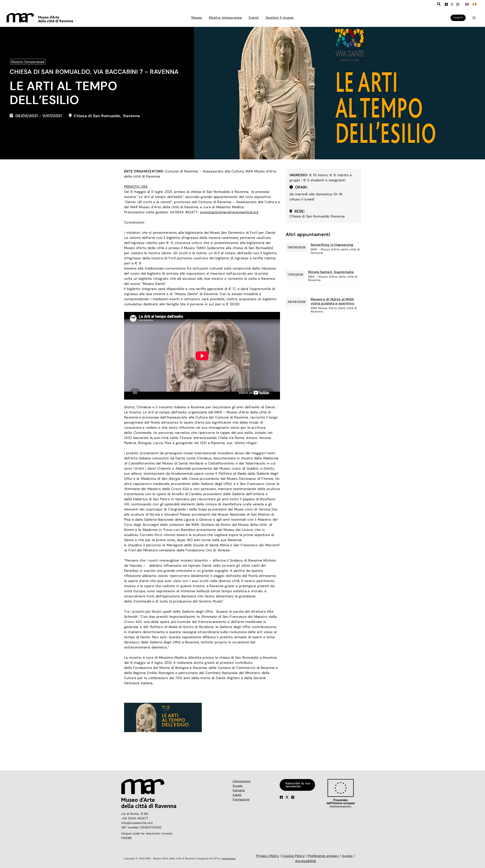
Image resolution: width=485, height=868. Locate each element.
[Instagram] (457, 4)
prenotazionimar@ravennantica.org (229, 212)
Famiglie (239, 790)
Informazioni (241, 781)
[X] (452, 4)
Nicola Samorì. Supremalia (331, 272)
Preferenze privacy (323, 856)
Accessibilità (305, 861)
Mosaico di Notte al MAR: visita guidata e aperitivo (332, 301)
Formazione (241, 799)
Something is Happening (332, 244)
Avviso (347, 856)
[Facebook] (446, 4)
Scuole (237, 786)
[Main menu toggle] (473, 17)
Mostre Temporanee (28, 61)
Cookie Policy (293, 856)
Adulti (237, 795)
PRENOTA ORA (136, 186)
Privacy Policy (267, 856)
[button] (439, 4)
